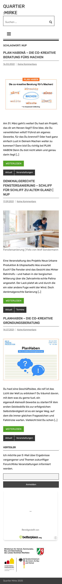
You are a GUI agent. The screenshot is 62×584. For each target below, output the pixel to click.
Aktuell (8, 172)
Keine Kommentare (27, 64)
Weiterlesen (13, 163)
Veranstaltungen (24, 172)
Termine (20, 309)
